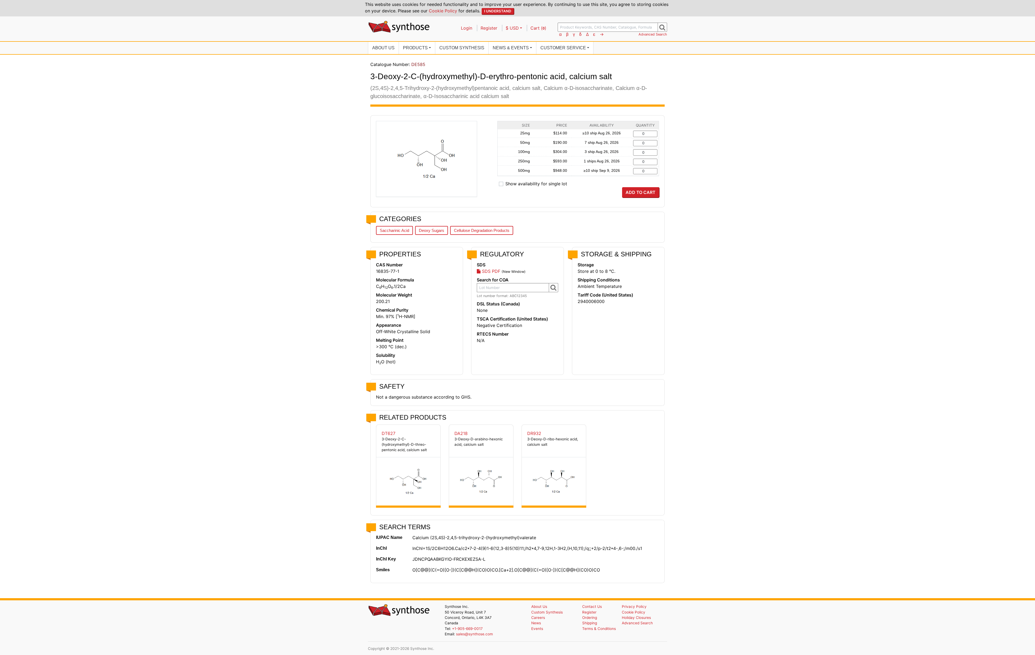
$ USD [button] (512, 28)
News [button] (511, 48)
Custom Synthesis (461, 48)
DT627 (388, 433)
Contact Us (592, 606)
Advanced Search (653, 34)
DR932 (534, 433)
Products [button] (415, 48)
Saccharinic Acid (394, 230)
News (536, 623)
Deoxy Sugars (431, 230)
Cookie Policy (443, 10)
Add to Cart (641, 192)
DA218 (461, 433)
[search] (662, 27)
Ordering (589, 617)
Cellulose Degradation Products (481, 230)
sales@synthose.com (474, 634)
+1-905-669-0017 (467, 628)
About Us (383, 48)
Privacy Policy (634, 606)
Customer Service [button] (563, 48)
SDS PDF (490, 271)
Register (489, 28)
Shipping (589, 623)
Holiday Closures (636, 617)
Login (466, 28)
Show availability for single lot (536, 183)
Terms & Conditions (599, 628)
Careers (538, 617)
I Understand (497, 11)
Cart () (538, 28)
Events (537, 628)
